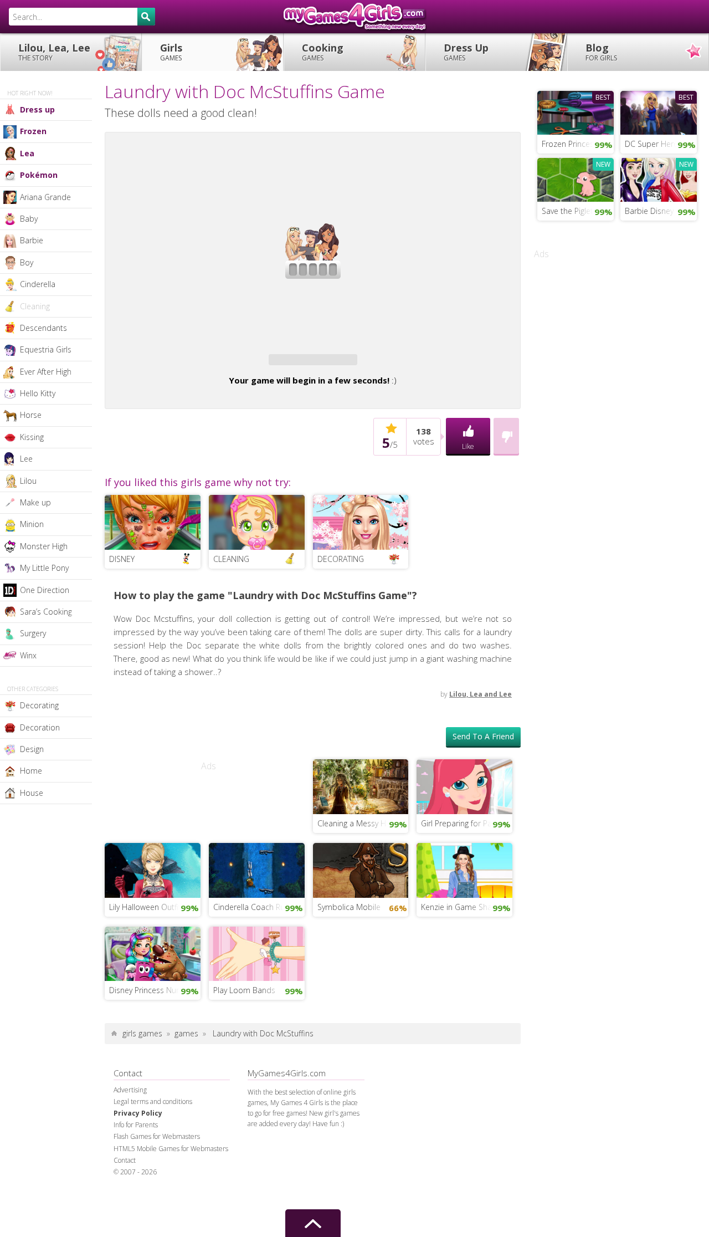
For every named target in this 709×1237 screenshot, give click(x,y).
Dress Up (466, 52)
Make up (35, 502)
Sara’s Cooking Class (56, 611)
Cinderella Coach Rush (253, 939)
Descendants (43, 328)
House (31, 793)
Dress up (37, 109)
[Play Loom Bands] (257, 984)
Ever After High (45, 371)
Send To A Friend (483, 768)
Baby (29, 218)
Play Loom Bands (244, 1022)
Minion (32, 524)
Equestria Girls (45, 349)
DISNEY (122, 591)
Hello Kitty (37, 393)
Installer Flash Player (313, 175)
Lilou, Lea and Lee (480, 726)
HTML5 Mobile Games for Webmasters (171, 1180)
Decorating (39, 705)
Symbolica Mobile (349, 939)
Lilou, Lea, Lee (54, 52)
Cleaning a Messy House (360, 855)
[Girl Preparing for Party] (464, 818)
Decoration (40, 727)
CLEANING (231, 591)
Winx (28, 655)
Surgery (33, 633)
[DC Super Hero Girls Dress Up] (658, 111)
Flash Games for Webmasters (157, 1168)
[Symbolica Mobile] (361, 901)
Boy (26, 262)
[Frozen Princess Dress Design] (575, 111)
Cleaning (35, 306)
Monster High (44, 546)
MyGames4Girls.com (354, 16)
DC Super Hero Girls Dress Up (661, 144)
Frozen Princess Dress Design (578, 144)
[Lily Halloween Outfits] (153, 901)
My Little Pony (44, 568)
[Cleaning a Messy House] (361, 818)
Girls (171, 52)
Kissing (32, 437)
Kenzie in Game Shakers (464, 939)
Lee (26, 458)
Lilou (28, 481)
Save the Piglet (567, 211)
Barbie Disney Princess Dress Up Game (661, 211)
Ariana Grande (45, 197)
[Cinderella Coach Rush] (257, 901)
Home (31, 770)
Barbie (31, 240)
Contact (125, 1192)
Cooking (322, 52)
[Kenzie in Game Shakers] (464, 901)
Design (32, 749)
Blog (601, 52)
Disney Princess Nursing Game (155, 1022)
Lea (27, 153)
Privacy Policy (138, 1145)
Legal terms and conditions (153, 1133)
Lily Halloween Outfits (147, 939)
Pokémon (39, 175)
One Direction (44, 590)
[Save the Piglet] (575, 178)
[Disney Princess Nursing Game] (153, 984)
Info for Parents (136, 1157)
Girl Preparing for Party (461, 855)
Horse (31, 415)
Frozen (33, 131)
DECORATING (340, 591)
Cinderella (37, 284)
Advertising (130, 1122)
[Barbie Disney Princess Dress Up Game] (658, 178)
